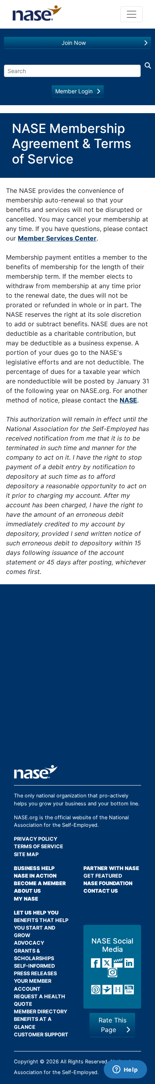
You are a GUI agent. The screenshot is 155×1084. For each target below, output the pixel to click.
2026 (52, 1062)
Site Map (26, 854)
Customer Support (41, 1035)
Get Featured (102, 876)
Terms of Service (38, 846)
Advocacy (29, 943)
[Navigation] (131, 14)
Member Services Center (57, 238)
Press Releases (35, 973)
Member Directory (40, 1012)
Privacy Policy (35, 839)
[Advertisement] (77, 677)
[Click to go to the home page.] (37, 14)
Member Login (74, 91)
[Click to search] (146, 69)
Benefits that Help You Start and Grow (41, 927)
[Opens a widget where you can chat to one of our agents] (125, 1070)
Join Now (74, 42)
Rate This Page (112, 1025)
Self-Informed (34, 966)
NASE (128, 400)
